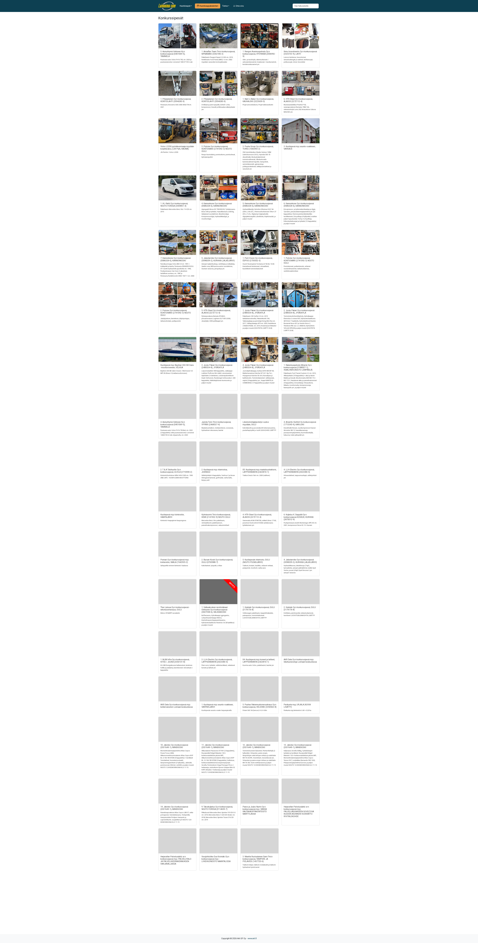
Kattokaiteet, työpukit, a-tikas (212, 565)
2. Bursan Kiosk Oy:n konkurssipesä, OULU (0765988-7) (217, 561)
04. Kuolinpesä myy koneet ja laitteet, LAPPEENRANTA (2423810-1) (259, 660)
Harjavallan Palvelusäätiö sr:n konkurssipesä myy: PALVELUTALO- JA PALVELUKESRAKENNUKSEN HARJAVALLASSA (176, 860)
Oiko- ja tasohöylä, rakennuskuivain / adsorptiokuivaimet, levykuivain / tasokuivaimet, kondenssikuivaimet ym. (259, 62)
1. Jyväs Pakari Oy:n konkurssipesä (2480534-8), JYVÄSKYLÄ (258, 311)
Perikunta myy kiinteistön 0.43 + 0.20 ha (297, 710)
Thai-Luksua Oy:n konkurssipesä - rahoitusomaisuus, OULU (175, 608)
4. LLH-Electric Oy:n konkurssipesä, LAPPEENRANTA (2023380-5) (299, 470)
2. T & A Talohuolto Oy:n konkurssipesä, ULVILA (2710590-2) (176, 470)
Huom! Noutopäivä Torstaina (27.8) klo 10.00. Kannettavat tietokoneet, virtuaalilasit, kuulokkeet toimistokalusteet (259, 266)
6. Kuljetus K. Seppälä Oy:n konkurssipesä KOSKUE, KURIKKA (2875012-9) (298, 517)
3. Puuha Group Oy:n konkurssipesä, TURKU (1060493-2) (258, 147)
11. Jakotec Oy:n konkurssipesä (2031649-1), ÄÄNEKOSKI (215, 746)
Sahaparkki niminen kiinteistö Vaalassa (174, 565)
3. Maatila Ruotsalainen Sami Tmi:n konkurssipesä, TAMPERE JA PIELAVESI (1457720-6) (257, 859)
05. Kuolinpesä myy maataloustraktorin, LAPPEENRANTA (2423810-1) (259, 470)
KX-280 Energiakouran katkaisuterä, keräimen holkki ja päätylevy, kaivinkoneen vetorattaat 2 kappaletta (176, 667)
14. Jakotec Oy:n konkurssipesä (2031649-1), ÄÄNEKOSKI (174, 808)
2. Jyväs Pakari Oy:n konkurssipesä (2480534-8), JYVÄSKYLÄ (299, 311)
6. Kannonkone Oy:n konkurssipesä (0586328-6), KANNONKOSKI (299, 204)
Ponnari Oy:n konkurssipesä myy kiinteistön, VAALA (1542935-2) (174, 561)
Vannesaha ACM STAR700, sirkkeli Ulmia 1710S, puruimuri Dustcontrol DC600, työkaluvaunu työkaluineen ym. (259, 523)
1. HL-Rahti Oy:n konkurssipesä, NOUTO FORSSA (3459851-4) (174, 204)
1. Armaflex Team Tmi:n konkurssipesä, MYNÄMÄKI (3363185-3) (218, 52)
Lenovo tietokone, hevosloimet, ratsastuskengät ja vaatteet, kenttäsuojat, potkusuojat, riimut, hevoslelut (298, 59)
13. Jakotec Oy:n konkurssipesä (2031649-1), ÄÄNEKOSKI (297, 746)
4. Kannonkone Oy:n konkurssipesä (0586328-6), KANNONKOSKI (217, 204)
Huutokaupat (185, 6)
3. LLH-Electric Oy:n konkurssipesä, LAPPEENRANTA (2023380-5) (217, 660)
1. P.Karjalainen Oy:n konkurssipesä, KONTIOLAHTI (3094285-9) (175, 100)
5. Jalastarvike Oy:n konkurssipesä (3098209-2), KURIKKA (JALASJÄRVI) (218, 259)
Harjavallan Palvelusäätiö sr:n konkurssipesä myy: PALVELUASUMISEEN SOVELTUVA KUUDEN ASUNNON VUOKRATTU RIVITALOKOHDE (299, 812)
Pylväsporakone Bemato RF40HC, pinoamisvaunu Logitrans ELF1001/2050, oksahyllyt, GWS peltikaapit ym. (216, 318)
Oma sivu (239, 6)
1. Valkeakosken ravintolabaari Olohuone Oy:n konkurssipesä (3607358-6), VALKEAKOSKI (215, 609)
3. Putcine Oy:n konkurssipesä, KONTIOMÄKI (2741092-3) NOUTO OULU (217, 148)
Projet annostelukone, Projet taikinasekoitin (258, 105)
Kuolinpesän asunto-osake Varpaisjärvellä (217, 710)
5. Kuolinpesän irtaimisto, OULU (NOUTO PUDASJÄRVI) (256, 561)
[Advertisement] (239, 906)
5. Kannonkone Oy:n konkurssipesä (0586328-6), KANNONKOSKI (258, 204)
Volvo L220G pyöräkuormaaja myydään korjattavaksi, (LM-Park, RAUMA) (177, 147)
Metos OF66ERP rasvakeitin (170, 613)
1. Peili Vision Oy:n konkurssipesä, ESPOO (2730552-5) (257, 259)
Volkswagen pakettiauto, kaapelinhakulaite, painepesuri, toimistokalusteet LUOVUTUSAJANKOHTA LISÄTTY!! (258, 615)
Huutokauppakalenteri (208, 6)
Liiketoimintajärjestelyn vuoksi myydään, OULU (256, 423)
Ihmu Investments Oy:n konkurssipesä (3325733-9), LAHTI (300, 52)
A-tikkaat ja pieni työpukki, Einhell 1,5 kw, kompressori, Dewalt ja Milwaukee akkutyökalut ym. (218, 107)
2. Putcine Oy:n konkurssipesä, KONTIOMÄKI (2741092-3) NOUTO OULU (175, 312)
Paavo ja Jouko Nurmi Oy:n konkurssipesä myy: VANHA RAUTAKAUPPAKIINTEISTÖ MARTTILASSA (255, 810)
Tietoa (225, 6)
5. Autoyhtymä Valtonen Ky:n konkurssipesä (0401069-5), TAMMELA (172, 53)
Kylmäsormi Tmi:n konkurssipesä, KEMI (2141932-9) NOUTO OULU (216, 515)
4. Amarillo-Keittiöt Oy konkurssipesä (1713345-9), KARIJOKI (300, 423)
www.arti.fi (252, 938)
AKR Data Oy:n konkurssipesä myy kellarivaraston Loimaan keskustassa (176, 705)
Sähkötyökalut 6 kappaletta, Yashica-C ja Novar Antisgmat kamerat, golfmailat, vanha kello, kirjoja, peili (218, 477)
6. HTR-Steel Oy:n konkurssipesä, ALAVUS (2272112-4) (298, 100)
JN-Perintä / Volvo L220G (169, 152)
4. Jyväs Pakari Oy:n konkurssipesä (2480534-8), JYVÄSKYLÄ (258, 366)
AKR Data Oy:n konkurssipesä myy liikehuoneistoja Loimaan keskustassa (300, 660)
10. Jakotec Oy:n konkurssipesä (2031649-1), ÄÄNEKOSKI (174, 746)
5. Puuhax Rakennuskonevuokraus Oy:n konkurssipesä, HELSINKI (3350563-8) (259, 705)
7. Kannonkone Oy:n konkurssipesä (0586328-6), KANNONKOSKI (175, 259)
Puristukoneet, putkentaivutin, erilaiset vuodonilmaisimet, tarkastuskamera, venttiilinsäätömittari (297, 268)
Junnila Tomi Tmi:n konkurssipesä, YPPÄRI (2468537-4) (216, 423)
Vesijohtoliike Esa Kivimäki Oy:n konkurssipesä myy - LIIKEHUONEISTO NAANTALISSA (216, 859)
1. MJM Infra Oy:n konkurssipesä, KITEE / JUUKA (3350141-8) (174, 660)
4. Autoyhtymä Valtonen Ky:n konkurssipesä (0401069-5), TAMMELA (172, 424)
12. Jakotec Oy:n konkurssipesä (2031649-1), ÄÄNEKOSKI (256, 746)
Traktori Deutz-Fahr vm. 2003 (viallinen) (256, 475)
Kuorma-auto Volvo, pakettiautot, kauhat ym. (258, 665)
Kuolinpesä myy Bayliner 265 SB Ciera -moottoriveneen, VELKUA (177, 366)
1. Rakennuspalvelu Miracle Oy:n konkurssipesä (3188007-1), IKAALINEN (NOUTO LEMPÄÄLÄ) (298, 367)
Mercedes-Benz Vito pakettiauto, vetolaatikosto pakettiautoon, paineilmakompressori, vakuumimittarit (215, 523)
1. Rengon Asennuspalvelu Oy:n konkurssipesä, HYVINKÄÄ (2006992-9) (259, 53)
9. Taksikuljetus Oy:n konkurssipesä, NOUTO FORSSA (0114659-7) (217, 808)
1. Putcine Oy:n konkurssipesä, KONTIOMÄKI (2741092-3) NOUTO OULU (299, 260)
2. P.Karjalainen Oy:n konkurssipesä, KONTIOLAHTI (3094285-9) (217, 100)
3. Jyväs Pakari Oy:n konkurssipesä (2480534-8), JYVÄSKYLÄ (217, 366)
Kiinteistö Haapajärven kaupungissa (173, 520)
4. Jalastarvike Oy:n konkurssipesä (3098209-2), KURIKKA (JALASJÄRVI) (300, 561)
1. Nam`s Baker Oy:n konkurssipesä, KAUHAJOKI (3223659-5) (258, 100)
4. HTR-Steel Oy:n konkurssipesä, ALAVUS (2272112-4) (257, 515)
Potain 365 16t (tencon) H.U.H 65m (255, 710)
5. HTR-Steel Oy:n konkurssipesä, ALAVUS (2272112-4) (216, 311)
